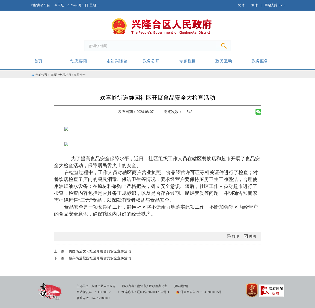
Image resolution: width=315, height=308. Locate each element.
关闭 (252, 236)
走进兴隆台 (117, 61)
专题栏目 (187, 61)
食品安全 (80, 75)
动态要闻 (78, 61)
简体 (241, 5)
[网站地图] (181, 286)
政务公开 (151, 61)
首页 (38, 61)
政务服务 (260, 61)
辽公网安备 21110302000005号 (201, 292)
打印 (235, 236)
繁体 (254, 5)
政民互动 (223, 61)
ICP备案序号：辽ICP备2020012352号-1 (143, 292)
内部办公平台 (40, 5)
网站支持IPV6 (274, 5)
